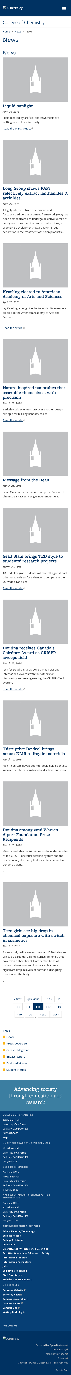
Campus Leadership (15, 1299)
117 (49, 1007)
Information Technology (17, 1262)
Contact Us (9, 1244)
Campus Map (11, 1307)
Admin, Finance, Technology (19, 1231)
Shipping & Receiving (15, 1270)
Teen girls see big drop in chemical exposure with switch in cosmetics (33, 935)
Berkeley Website (14, 1290)
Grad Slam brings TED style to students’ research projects (33, 558)
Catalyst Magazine (17, 1050)
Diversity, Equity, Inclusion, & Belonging (25, 1248)
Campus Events (13, 1303)
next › (45, 1014)
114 (19, 1007)
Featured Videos (16, 1063)
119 (20, 1015)
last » (57, 1014)
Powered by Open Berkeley (52, 1345)
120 (30, 1015)
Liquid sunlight (18, 106)
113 (61, 999)
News (18, 31)
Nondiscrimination (57, 1353)
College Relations (13, 1240)
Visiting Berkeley (14, 1312)
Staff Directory (12, 1275)
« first (19, 999)
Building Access (12, 1235)
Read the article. (14, 328)
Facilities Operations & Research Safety (26, 1253)
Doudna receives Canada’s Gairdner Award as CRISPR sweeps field (29, 652)
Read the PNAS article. (18, 128)
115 (29, 1007)
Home (6, 31)
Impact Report (15, 1056)
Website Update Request (17, 1279)
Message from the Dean (26, 480)
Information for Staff (15, 1257)
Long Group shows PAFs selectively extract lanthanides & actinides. (35, 193)
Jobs (5, 1266)
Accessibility (60, 1349)
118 (59, 1007)
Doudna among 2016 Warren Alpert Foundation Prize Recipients (30, 834)
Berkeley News (12, 1294)
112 (51, 999)
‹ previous (34, 999)
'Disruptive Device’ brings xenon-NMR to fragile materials (34, 751)
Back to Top (62, 1370)
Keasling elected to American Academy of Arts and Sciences (32, 294)
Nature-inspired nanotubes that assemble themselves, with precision (34, 392)
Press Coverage (16, 1043)
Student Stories (16, 1069)
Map (5, 1137)
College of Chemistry (24, 22)
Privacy (63, 1358)
